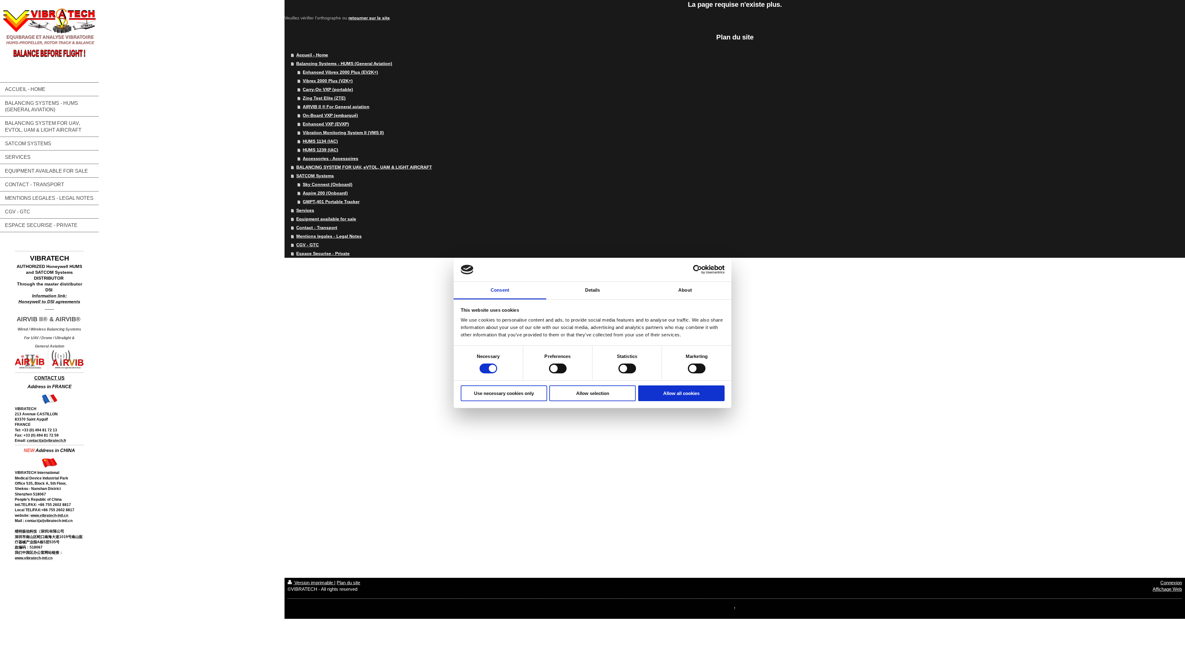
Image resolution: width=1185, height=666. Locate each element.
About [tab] (685, 290)
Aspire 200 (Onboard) (325, 193)
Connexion (1171, 582)
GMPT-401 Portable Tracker (331, 201)
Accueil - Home (312, 54)
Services (305, 210)
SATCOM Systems (315, 175)
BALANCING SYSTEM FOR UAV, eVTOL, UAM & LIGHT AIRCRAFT (364, 167)
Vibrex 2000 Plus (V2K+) (328, 80)
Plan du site (348, 582)
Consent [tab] (500, 290)
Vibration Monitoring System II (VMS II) (343, 132)
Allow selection (592, 393)
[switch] (558, 368)
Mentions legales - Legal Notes (329, 236)
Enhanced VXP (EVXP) (326, 123)
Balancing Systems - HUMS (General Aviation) (344, 63)
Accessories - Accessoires (330, 158)
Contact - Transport (316, 227)
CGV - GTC (307, 244)
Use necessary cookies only (504, 393)
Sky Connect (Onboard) (327, 184)
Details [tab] (592, 290)
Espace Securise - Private (323, 253)
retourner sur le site (369, 17)
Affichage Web (1167, 589)
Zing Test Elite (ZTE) (324, 98)
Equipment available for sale (326, 218)
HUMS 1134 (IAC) (320, 141)
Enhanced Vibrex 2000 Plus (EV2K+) (340, 72)
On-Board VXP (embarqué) (330, 115)
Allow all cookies (681, 393)
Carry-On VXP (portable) (328, 89)
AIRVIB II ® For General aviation (336, 106)
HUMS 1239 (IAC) (320, 149)
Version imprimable (313, 582)
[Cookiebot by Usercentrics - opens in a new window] (698, 269)
